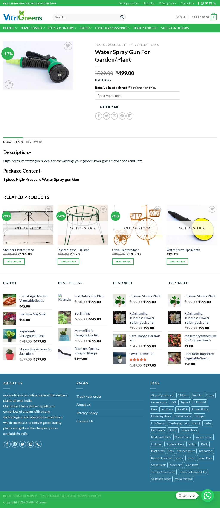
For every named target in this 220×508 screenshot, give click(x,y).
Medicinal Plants (161, 437)
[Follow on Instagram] (202, 3)
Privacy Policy (167, 3)
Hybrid (173, 430)
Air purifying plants (162, 395)
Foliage (199, 416)
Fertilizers (167, 409)
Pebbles (192, 444)
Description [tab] (13, 141)
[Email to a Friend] (114, 116)
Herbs (207, 423)
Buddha (197, 395)
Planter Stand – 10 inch (73, 250)
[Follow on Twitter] (206, 3)
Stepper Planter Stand (18, 250)
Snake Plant (205, 458)
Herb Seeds (158, 430)
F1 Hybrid (200, 402)
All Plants (183, 395)
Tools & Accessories (110, 28)
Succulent (176, 465)
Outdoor (156, 444)
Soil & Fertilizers (175, 28)
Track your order (128, 3)
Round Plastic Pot (161, 458)
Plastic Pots (158, 451)
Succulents (191, 465)
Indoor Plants (189, 430)
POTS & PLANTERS (61, 28)
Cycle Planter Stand (125, 250)
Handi (196, 423)
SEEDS (84, 28)
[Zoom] (9, 84)
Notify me (109, 107)
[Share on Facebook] (98, 116)
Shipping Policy (89, 495)
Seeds (179, 458)
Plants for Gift (145, 28)
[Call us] (214, 3)
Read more (14, 261)
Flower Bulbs (200, 409)
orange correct (203, 437)
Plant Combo (31, 28)
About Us (149, 3)
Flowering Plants (161, 416)
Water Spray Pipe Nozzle (184, 250)
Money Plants (183, 437)
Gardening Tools (145, 45)
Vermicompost (184, 479)
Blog (7, 495)
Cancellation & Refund (58, 495)
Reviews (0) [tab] (34, 141)
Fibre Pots (182, 409)
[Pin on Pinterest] (122, 116)
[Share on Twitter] (106, 116)
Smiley (191, 458)
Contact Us (187, 3)
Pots (171, 451)
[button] (207, 495)
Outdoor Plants (175, 444)
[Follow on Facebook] (198, 3)
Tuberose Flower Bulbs (193, 472)
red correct (205, 451)
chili (173, 402)
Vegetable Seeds (161, 479)
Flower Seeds (183, 416)
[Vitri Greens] (22, 15)
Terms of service (25, 495)
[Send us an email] (210, 3)
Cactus (210, 395)
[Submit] (122, 17)
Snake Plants (158, 465)
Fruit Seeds (158, 423)
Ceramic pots (159, 402)
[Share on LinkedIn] (129, 116)
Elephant (185, 402)
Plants (9, 28)
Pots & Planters (186, 451)
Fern (154, 409)
